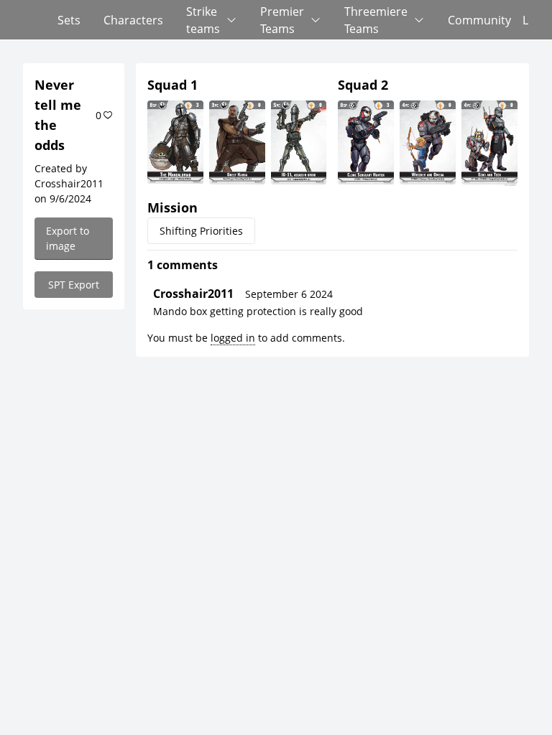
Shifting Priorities (201, 231)
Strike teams (203, 20)
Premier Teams (282, 20)
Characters (133, 20)
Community (479, 20)
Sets (69, 20)
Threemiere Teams (376, 20)
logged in (233, 338)
